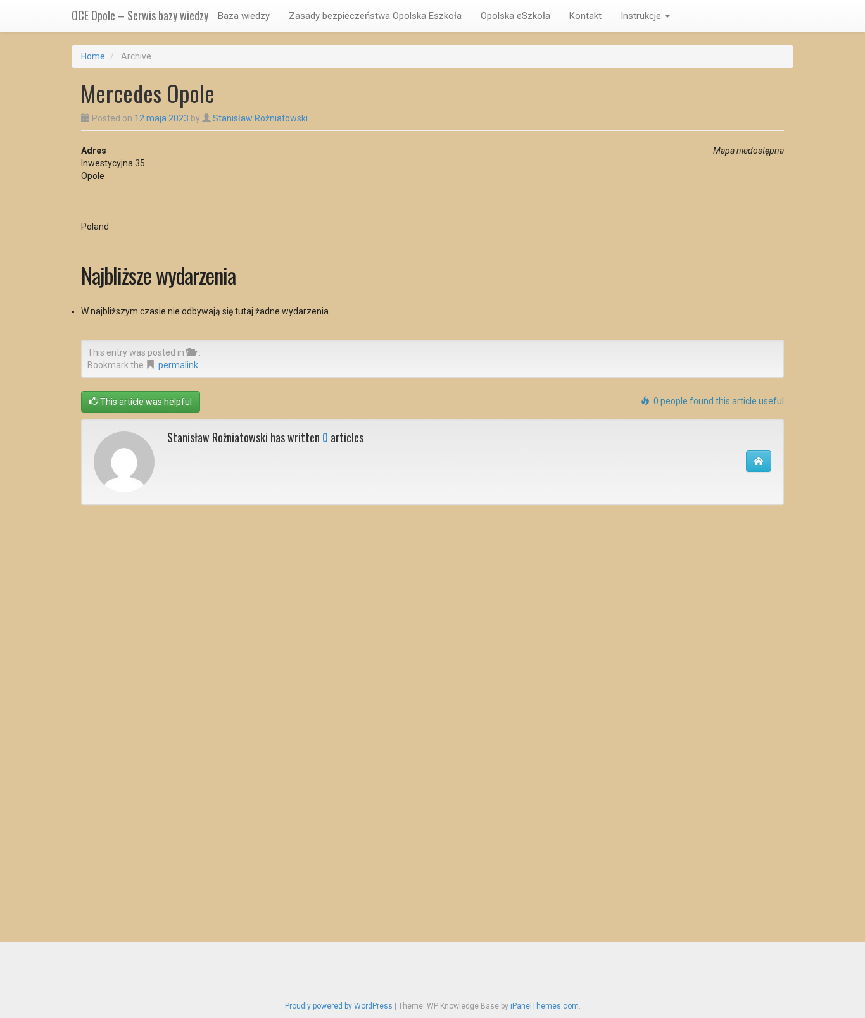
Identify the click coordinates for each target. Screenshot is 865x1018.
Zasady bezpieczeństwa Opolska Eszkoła (375, 16)
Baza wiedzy (244, 16)
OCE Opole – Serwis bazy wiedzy (140, 15)
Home (93, 56)
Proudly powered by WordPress (339, 1006)
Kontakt (585, 16)
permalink (178, 365)
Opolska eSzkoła (515, 16)
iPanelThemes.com (544, 1006)
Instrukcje (642, 16)
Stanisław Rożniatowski (260, 118)
